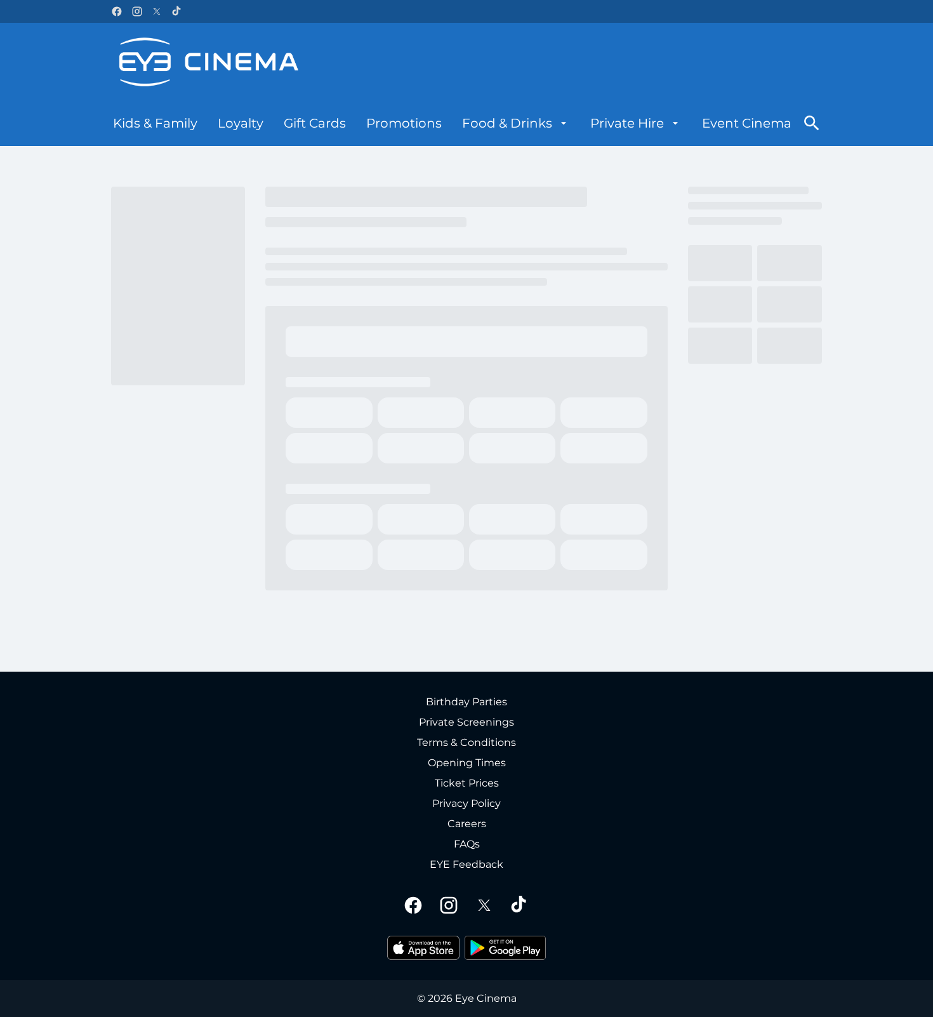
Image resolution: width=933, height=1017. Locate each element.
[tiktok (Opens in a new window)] (177, 11)
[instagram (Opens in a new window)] (137, 11)
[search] (812, 123)
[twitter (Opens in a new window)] (156, 11)
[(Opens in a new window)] (423, 948)
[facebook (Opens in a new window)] (116, 11)
